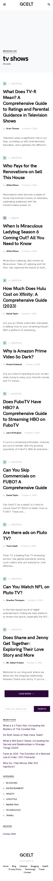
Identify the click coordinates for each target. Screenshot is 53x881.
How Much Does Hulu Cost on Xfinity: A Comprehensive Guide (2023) (25, 297)
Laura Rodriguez (13, 433)
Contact (27, 872)
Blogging (12, 783)
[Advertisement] (26, 25)
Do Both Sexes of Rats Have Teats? (23, 734)
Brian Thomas (12, 128)
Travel (10, 815)
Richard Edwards (14, 364)
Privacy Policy (15, 869)
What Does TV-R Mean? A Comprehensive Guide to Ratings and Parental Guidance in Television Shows (26, 106)
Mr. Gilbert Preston (15, 663)
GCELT (26, 4)
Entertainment (15, 788)
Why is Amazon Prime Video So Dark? (25, 354)
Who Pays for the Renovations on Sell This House (22, 172)
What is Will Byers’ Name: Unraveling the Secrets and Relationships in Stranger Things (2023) (26, 744)
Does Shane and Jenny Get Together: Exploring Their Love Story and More (25, 646)
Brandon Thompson (15, 600)
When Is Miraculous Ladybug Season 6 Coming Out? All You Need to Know (23, 235)
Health (10, 794)
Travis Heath (12, 546)
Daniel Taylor (12, 313)
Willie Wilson (12, 185)
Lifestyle (11, 799)
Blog (14, 866)
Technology (13, 810)
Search (42, 709)
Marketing (12, 804)
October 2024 (9, 834)
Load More (25, 694)
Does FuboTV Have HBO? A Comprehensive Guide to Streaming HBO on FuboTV (25, 413)
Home (5, 866)
